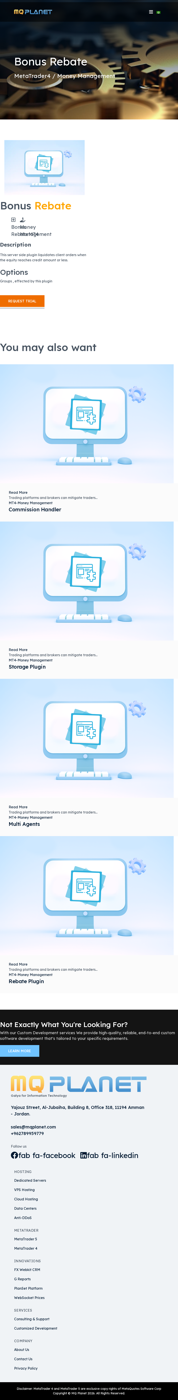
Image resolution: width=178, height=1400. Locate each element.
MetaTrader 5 (25, 1239)
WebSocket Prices (29, 1298)
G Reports (22, 1279)
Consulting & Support (31, 1319)
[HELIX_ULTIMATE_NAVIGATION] (151, 12)
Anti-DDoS (23, 1218)
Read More (18, 492)
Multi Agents (24, 824)
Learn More (19, 1051)
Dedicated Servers (30, 1180)
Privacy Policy (26, 1368)
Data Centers (25, 1208)
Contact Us (23, 1359)
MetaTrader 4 (25, 1248)
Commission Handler (35, 509)
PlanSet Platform (28, 1288)
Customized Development (35, 1328)
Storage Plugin (27, 666)
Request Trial (22, 301)
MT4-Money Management (31, 503)
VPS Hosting (24, 1190)
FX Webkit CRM (27, 1269)
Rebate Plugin (26, 981)
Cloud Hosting (26, 1199)
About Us (21, 1349)
